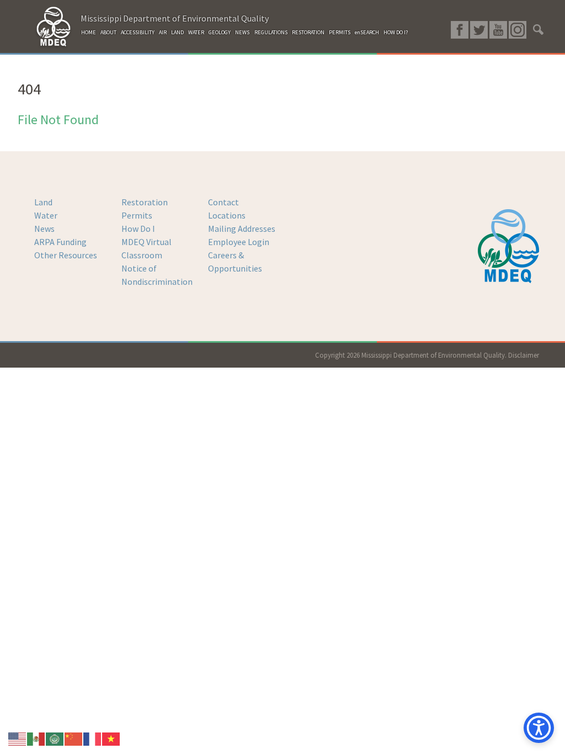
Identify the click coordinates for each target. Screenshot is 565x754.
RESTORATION (308, 32)
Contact (223, 202)
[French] (92, 738)
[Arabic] (55, 738)
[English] (17, 738)
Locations (227, 215)
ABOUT (108, 32)
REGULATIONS (270, 32)
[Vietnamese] (111, 738)
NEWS (242, 32)
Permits (136, 215)
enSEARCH (367, 32)
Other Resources (65, 255)
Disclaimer (523, 355)
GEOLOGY (220, 32)
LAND (177, 32)
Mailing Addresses (241, 228)
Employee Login (238, 241)
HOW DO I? (395, 32)
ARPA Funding (60, 241)
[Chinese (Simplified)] (74, 738)
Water (45, 215)
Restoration (144, 202)
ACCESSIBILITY (137, 32)
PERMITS (339, 32)
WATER (196, 32)
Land (43, 202)
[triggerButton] (539, 728)
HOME (88, 32)
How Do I (138, 228)
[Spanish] (36, 738)
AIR (163, 32)
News (44, 228)
